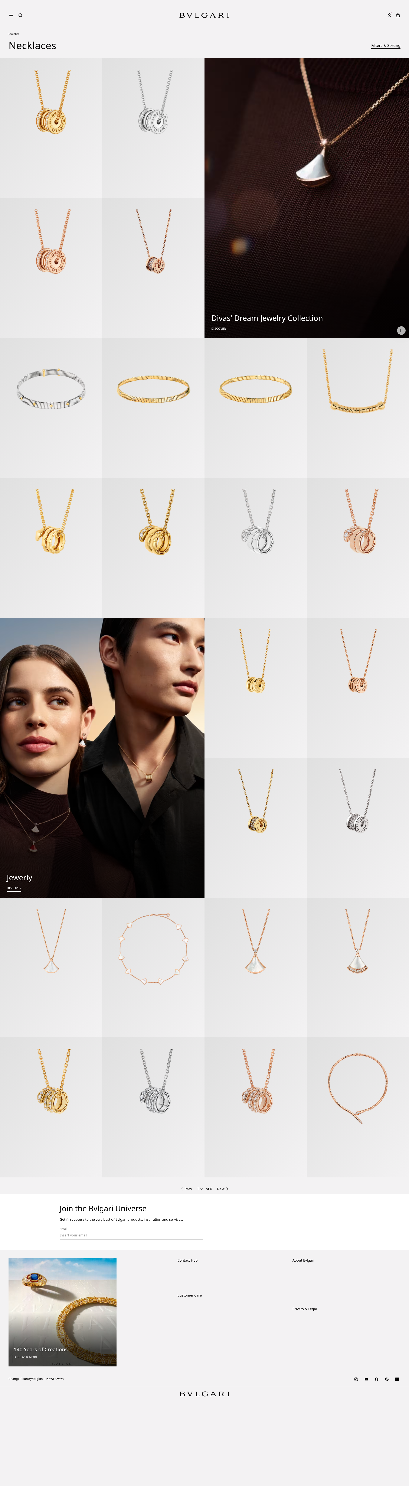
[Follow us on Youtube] (366, 1455)
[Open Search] (372, 6)
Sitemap (298, 1422)
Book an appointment (192, 1360)
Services (183, 1388)
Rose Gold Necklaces (104, 1254)
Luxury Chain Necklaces (362, 1254)
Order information (190, 1381)
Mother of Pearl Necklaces (218, 1254)
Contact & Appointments (194, 1353)
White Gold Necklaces (140, 1254)
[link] (381, 6)
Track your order (189, 1402)
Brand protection (304, 1346)
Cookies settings (304, 1395)
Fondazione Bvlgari (306, 1374)
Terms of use (301, 1409)
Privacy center (302, 1402)
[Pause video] (401, 322)
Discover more (26, 1433)
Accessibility (301, 1367)
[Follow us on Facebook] (376, 1455)
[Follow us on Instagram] (356, 1455)
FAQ (180, 1409)
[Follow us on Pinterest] (386, 1455)
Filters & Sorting (385, 36)
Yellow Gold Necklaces (178, 1254)
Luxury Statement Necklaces (204, 1259)
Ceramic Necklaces (256, 1254)
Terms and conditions (307, 1416)
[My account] (389, 6)
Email (64, 1305)
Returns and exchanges (194, 1395)
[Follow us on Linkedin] (397, 1455)
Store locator (186, 1346)
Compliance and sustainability (314, 1353)
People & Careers (304, 1360)
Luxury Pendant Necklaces (320, 1254)
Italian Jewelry (286, 1254)
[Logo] (204, 6)
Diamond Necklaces (70, 1254)
